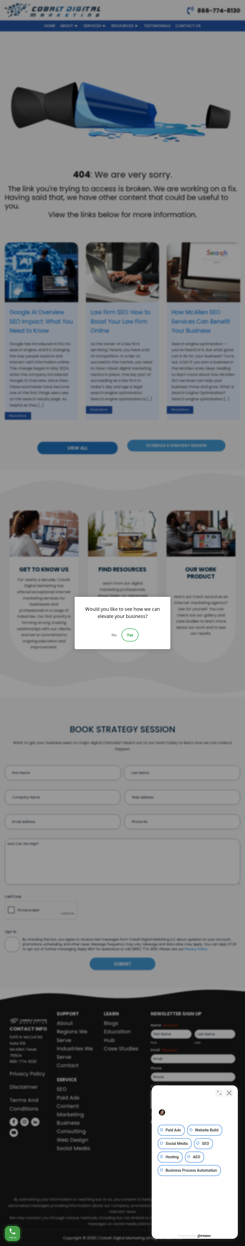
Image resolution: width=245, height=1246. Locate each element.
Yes (130, 635)
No (114, 635)
